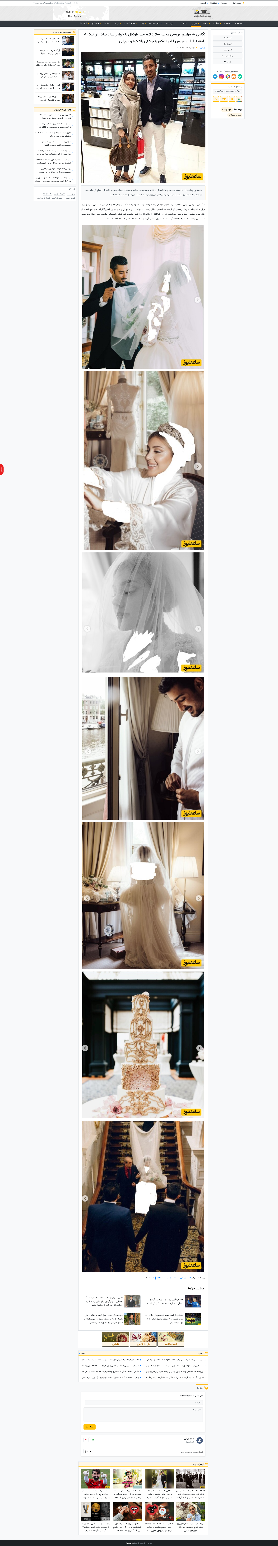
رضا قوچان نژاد (235, 115)
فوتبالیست (226, 109)
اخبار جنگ (228, 50)
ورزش (194, 23)
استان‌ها (83, 23)
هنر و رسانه (170, 23)
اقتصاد (205, 23)
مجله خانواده (130, 23)
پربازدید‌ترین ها (228, 56)
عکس (107, 23)
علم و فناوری (154, 23)
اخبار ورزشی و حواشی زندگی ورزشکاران (174, 1278)
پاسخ (87, 1451)
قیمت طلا (228, 38)
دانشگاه (183, 23)
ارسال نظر (89, 1427)
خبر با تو (95, 23)
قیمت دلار (227, 44)
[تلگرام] (215, 76)
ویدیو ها (227, 61)
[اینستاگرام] (221, 76)
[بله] (240, 76)
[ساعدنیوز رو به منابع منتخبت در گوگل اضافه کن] (239, 99)
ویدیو (117, 23)
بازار (142, 23)
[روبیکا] (227, 76)
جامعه (227, 23)
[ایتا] (234, 76)
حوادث (216, 23)
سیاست (238, 23)
